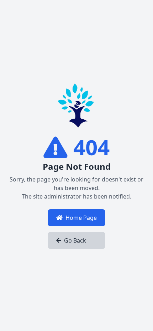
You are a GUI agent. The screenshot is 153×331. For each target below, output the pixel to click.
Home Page (81, 218)
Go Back (75, 240)
